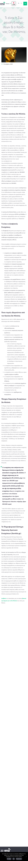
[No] (26, 856)
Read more (18, 858)
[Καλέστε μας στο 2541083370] (25, 3)
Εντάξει (9, 858)
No (13, 858)
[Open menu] (7, 4)
